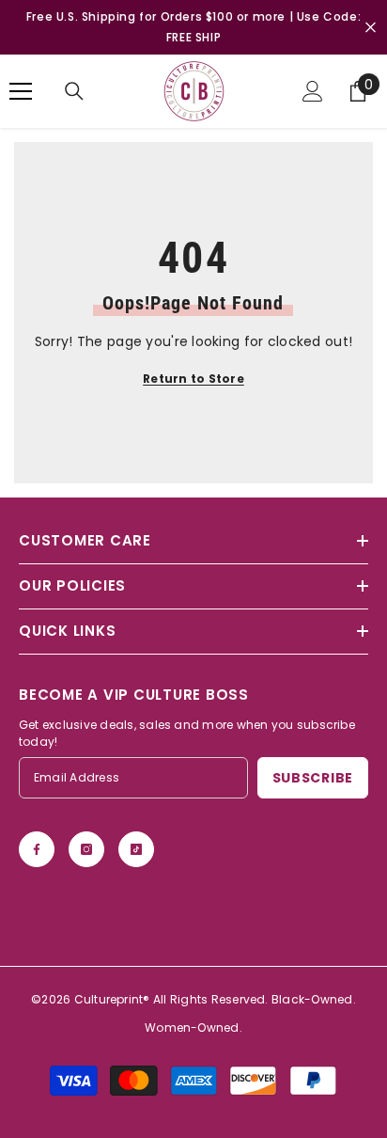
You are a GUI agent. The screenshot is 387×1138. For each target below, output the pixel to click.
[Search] (74, 91)
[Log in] (312, 91)
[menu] (20, 91)
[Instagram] (86, 849)
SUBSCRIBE (312, 777)
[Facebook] (36, 849)
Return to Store (193, 379)
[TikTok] (136, 849)
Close (371, 28)
